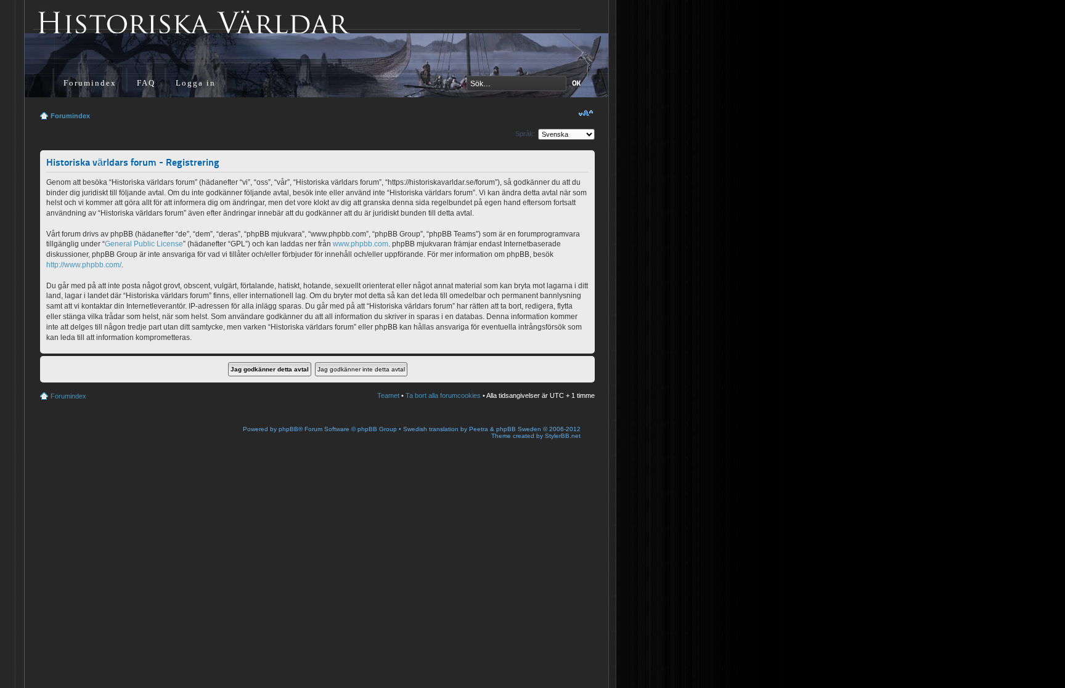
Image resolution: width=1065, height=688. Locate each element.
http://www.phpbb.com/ (83, 265)
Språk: (525, 133)
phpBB (288, 429)
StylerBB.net (563, 435)
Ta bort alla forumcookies (443, 395)
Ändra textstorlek (586, 113)
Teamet (388, 395)
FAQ (146, 82)
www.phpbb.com (360, 244)
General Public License (144, 244)
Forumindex (89, 82)
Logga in (196, 82)
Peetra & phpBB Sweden (505, 429)
